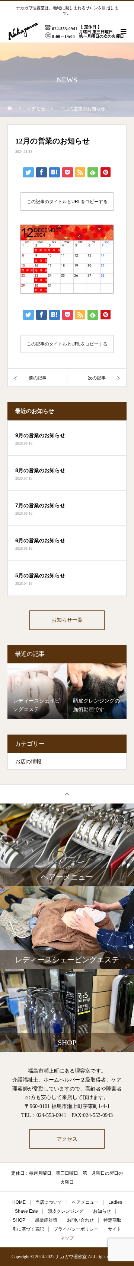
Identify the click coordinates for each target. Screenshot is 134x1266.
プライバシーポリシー (76, 1229)
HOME (19, 1202)
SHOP (19, 1220)
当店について (48, 1202)
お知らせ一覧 (67, 620)
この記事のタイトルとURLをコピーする (67, 201)
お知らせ (102, 1211)
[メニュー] (123, 31)
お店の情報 (28, 761)
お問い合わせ (80, 1220)
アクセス (67, 1139)
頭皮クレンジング (65, 1211)
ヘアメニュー (85, 1202)
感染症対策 (46, 1220)
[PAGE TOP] (67, 794)
